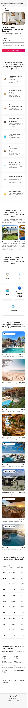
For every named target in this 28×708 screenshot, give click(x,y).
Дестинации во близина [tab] (8, 651)
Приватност (11, 700)
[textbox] (7, 46)
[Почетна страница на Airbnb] (3, 9)
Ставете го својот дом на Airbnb (12, 9)
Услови (17, 700)
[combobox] (13, 40)
